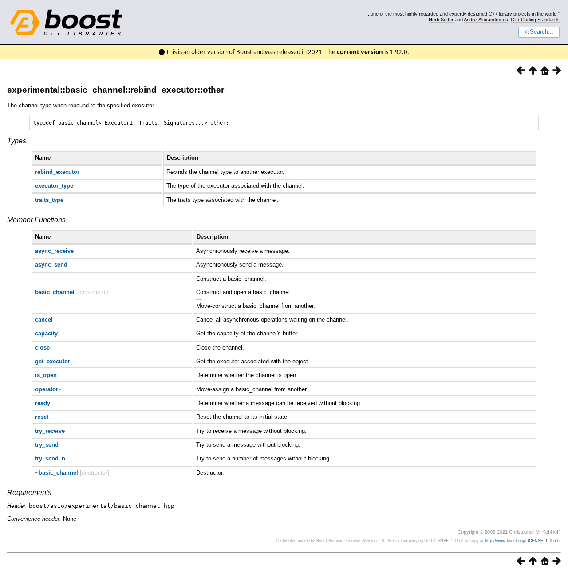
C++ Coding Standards (535, 19)
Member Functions (36, 220)
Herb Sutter (441, 19)
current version (360, 52)
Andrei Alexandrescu (486, 19)
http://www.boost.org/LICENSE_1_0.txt (521, 541)
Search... (541, 32)
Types (16, 141)
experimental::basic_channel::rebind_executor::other (115, 89)
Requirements (29, 492)
